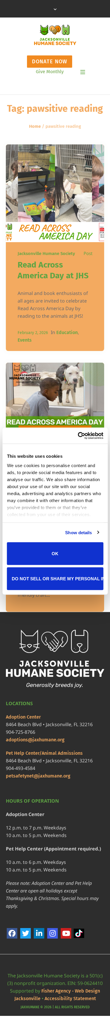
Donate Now (49, 61)
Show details (78, 532)
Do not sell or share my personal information (57, 578)
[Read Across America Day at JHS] (55, 193)
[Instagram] (52, 933)
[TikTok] (79, 933)
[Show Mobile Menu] (83, 72)
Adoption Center (23, 717)
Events (25, 340)
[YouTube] (66, 933)
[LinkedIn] (39, 933)
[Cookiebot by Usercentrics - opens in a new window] (78, 435)
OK (55, 553)
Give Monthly (50, 71)
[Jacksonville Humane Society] (55, 35)
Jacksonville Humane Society (46, 253)
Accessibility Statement (70, 998)
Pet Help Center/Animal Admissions (44, 753)
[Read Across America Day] (55, 411)
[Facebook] (12, 933)
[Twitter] (25, 933)
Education (67, 332)
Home (35, 126)
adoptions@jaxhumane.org (35, 740)
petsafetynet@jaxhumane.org (38, 776)
